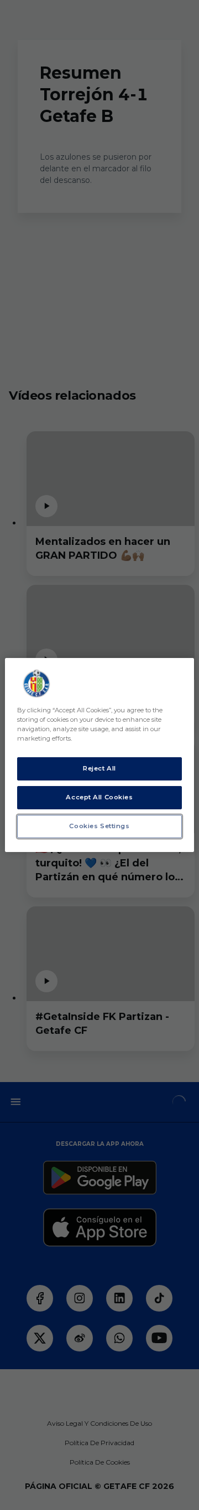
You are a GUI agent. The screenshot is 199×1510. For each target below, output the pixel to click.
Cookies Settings (99, 826)
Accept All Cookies (99, 797)
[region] (99, 755)
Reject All (99, 768)
